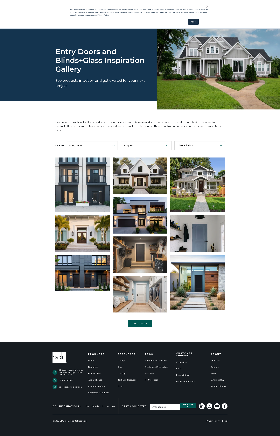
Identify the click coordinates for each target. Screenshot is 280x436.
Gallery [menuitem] (121, 361)
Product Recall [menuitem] (183, 375)
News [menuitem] (213, 373)
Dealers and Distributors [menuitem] (156, 367)
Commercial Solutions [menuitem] (98, 393)
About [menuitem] (216, 354)
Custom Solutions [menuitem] (96, 386)
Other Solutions (185, 145)
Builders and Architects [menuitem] (156, 361)
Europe (105, 406)
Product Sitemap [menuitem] (219, 386)
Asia (113, 406)
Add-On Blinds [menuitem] (95, 380)
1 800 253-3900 (66, 380)
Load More (140, 323)
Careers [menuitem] (214, 367)
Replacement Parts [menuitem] (185, 381)
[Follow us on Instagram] (209, 406)
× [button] (207, 5)
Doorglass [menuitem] (93, 367)
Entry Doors (75, 145)
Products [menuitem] (96, 354)
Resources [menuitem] (126, 354)
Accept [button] (193, 21)
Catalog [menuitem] (122, 373)
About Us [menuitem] (215, 361)
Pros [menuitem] (149, 354)
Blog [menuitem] (120, 386)
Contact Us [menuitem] (181, 362)
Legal (225, 421)
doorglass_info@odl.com (70, 387)
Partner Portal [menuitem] (151, 380)
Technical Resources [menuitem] (127, 380)
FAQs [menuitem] (178, 369)
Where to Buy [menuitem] (217, 380)
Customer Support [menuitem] (184, 354)
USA (87, 406)
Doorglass (128, 145)
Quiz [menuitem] (120, 367)
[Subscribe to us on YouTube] (217, 406)
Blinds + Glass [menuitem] (94, 373)
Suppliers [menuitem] (149, 373)
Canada (95, 406)
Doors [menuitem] (91, 361)
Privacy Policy (212, 421)
